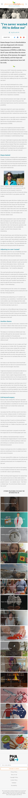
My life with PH (15, 32)
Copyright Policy (14, 777)
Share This (7, 37)
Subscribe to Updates (14, 768)
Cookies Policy (14, 780)
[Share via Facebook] (17, 37)
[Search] (26, 4)
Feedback (14, 782)
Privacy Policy (14, 772)
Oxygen (3, 733)
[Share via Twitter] (14, 37)
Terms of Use (14, 774)
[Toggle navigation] (2, 4)
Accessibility (14, 785)
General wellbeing (5, 702)
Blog (3, 510)
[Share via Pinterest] (23, 37)
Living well (4, 686)
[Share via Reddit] (20, 37)
